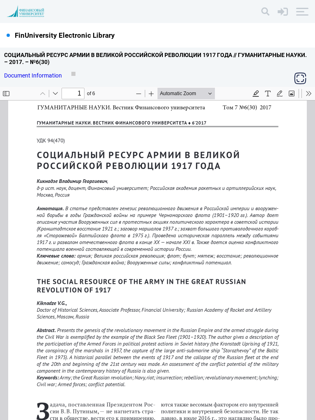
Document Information (33, 75)
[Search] (265, 11)
